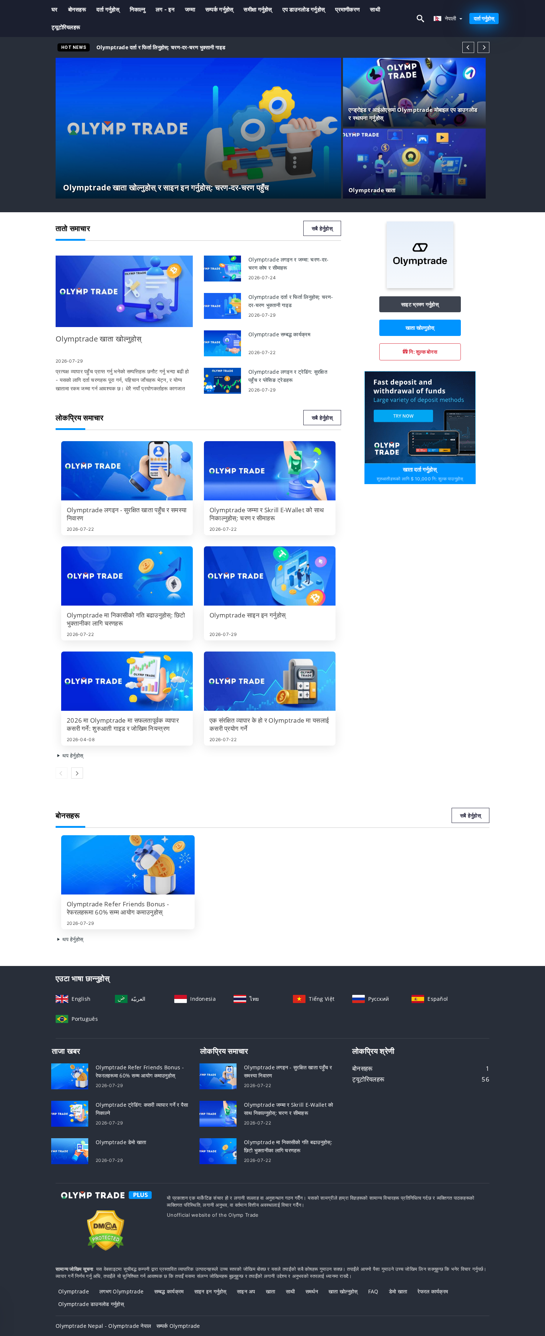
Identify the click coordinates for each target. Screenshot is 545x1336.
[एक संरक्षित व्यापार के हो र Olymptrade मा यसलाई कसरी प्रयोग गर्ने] (270, 681)
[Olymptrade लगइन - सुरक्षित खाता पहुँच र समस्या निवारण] (127, 470)
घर (55, 9)
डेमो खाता (398, 1291)
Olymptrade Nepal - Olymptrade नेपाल (103, 1325)
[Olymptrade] (420, 286)
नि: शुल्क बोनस (422, 352)
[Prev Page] (468, 47)
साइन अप (246, 1291)
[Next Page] (483, 47)
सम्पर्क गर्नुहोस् (219, 9)
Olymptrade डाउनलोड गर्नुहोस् (91, 1303)
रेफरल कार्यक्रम (432, 1291)
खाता (270, 1291)
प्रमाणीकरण (347, 9)
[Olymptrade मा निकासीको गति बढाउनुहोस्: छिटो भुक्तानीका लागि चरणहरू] (127, 576)
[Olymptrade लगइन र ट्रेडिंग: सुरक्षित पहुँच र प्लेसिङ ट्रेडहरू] (222, 380)
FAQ (373, 1291)
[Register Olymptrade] (420, 417)
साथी (375, 9)
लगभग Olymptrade (121, 1291)
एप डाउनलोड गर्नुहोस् (304, 9)
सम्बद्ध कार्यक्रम (169, 1291)
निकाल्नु (137, 9)
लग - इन (165, 9)
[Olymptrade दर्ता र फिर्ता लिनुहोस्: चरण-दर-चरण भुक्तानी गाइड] (222, 305)
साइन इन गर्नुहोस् (210, 1291)
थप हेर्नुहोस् (72, 755)
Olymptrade (73, 1291)
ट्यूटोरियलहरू (66, 27)
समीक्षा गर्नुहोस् (258, 9)
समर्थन (311, 1291)
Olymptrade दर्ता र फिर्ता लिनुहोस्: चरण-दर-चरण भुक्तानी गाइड (160, 47)
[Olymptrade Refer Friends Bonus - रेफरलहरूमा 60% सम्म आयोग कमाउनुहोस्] (128, 864)
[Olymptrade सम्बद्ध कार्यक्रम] (222, 343)
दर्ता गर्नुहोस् (107, 9)
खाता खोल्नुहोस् (420, 327)
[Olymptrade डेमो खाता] (69, 1150)
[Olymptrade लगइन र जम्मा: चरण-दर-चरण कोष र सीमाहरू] (222, 268)
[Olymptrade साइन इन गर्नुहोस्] (270, 576)
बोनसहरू (77, 9)
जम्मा (190, 9)
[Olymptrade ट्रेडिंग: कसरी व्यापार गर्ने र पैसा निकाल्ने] (69, 1113)
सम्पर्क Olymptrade (178, 1325)
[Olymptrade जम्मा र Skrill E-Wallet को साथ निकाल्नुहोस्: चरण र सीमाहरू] (270, 470)
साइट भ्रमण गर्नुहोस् (420, 304)
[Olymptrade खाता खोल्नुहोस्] (124, 291)
